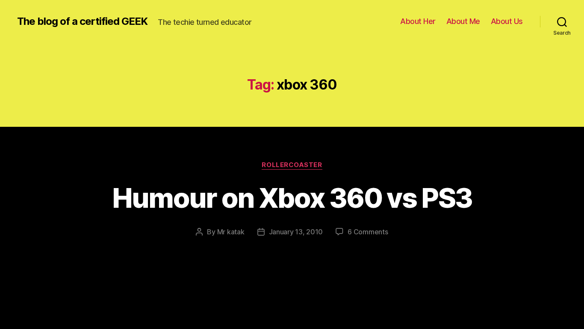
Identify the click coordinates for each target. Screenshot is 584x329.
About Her (418, 21)
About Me (463, 21)
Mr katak (231, 231)
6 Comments (368, 231)
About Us (507, 21)
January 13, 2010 (296, 231)
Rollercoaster (292, 165)
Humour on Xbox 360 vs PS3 (292, 197)
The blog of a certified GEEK (82, 21)
